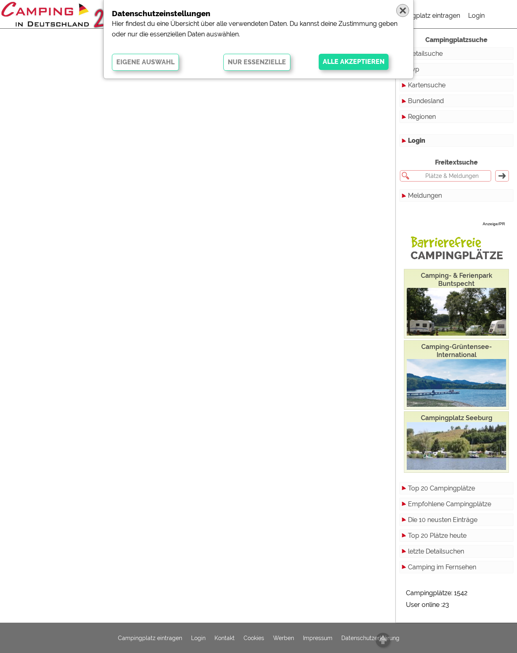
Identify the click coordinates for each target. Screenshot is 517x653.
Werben (283, 638)
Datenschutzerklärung (370, 638)
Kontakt (224, 638)
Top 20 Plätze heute (437, 535)
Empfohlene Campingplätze (449, 504)
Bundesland (426, 101)
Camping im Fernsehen (442, 567)
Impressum (317, 638)
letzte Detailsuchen (436, 551)
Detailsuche (425, 53)
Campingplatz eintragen (424, 15)
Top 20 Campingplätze (441, 488)
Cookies (254, 638)
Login (476, 15)
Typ (413, 69)
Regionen (422, 116)
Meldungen (425, 195)
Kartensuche (427, 85)
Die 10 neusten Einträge (442, 520)
